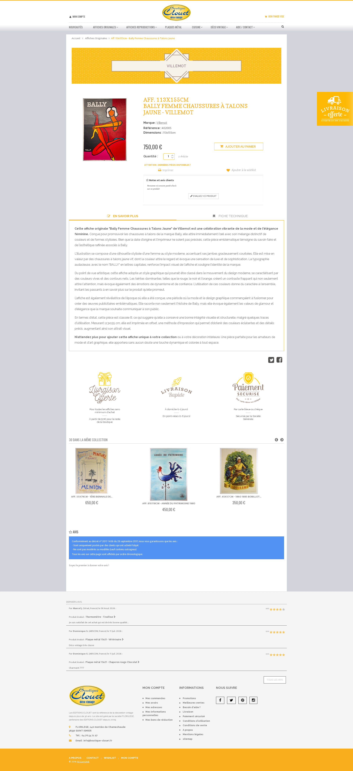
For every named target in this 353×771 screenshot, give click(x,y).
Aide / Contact (244, 27)
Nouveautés (76, 27)
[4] (280, 609)
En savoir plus (125, 216)
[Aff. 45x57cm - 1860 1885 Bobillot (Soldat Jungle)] (239, 471)
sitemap (187, 739)
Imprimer (168, 170)
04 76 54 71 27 (90, 735)
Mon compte (78, 16)
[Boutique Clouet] (176, 12)
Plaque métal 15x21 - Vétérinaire (103, 640)
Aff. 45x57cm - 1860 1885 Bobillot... (238, 496)
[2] (274, 609)
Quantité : (150, 156)
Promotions (189, 698)
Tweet (271, 360)
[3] (277, 609)
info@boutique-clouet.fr (97, 740)
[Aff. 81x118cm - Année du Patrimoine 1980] (168, 474)
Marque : (149, 122)
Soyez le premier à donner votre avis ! (89, 565)
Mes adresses (153, 707)
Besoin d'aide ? (192, 707)
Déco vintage (218, 27)
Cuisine (196, 27)
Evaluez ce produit (204, 196)
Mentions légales (193, 734)
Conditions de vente (195, 725)
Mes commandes (155, 698)
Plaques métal (173, 27)
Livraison (188, 712)
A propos (188, 730)
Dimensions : (153, 132)
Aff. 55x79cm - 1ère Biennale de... (91, 496)
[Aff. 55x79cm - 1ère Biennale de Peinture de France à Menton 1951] (92, 471)
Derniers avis (74, 602)
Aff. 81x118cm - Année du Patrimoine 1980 (168, 503)
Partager (279, 360)
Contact (92, 757)
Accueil (76, 38)
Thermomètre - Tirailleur (99, 617)
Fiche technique (233, 216)
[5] (283, 609)
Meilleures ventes (193, 703)
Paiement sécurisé (194, 716)
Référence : (152, 128)
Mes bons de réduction (159, 720)
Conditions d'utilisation (196, 721)
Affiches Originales (104, 27)
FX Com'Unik (83, 762)
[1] (271, 609)
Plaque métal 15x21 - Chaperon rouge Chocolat (111, 662)
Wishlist (110, 757)
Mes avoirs (151, 703)
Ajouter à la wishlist (243, 170)
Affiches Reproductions (140, 27)
